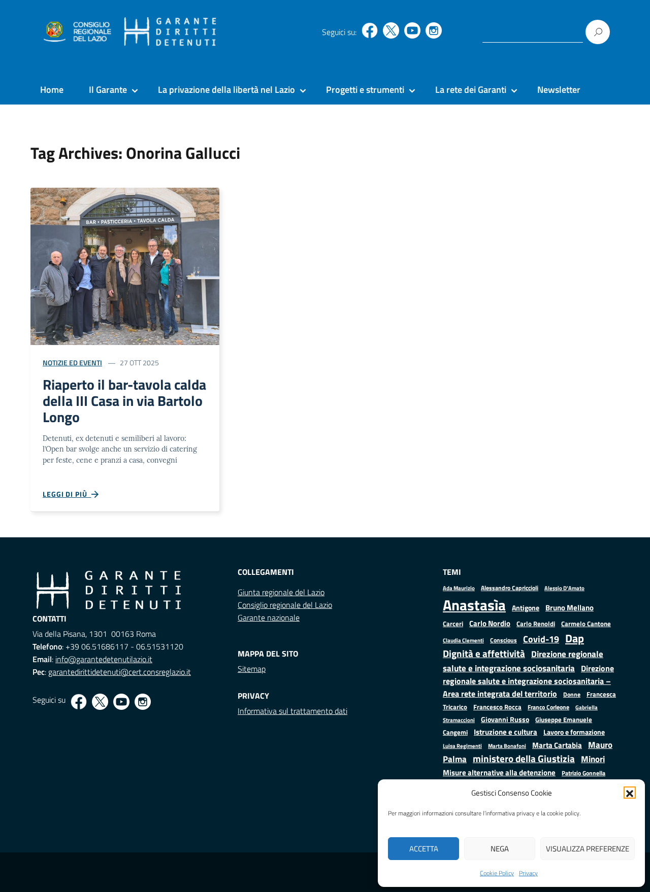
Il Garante (108, 89)
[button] (630, 792)
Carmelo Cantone (586, 624)
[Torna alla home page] (170, 32)
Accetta (423, 848)
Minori (593, 759)
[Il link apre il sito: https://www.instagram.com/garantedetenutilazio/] (434, 30)
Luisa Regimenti (462, 745)
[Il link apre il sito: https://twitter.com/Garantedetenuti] (391, 30)
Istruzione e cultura (505, 732)
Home (51, 89)
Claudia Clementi (463, 640)
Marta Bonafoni (507, 746)
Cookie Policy (497, 873)
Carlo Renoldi (535, 624)
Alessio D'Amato (564, 588)
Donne (571, 694)
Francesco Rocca (497, 707)
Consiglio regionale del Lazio (285, 605)
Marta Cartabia (557, 745)
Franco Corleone (548, 707)
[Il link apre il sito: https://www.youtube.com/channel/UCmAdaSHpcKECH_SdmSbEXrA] (412, 30)
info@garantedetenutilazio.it (103, 659)
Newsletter (558, 89)
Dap (574, 638)
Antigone (525, 608)
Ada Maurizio (459, 588)
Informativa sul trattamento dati (292, 711)
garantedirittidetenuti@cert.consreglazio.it (119, 672)
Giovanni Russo (505, 719)
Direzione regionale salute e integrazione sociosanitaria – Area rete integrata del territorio (528, 681)
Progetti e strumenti (365, 89)
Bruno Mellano (569, 607)
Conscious (503, 640)
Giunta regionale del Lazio (281, 592)
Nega (500, 848)
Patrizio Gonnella (583, 773)
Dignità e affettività (484, 653)
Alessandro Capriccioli (509, 588)
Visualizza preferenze (587, 848)
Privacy (528, 873)
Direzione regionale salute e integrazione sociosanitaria (523, 661)
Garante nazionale (269, 617)
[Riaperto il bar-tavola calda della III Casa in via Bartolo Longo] (124, 265)
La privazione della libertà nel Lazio (226, 89)
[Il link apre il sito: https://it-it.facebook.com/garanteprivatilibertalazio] (370, 30)
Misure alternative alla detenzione (499, 772)
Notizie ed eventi (72, 362)
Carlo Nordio (489, 623)
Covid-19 (541, 639)
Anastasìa (474, 605)
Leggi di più (67, 494)
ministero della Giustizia (524, 758)
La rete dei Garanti (470, 89)
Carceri (453, 624)
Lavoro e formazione (574, 732)
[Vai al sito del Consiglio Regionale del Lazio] (76, 32)
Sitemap (252, 669)
